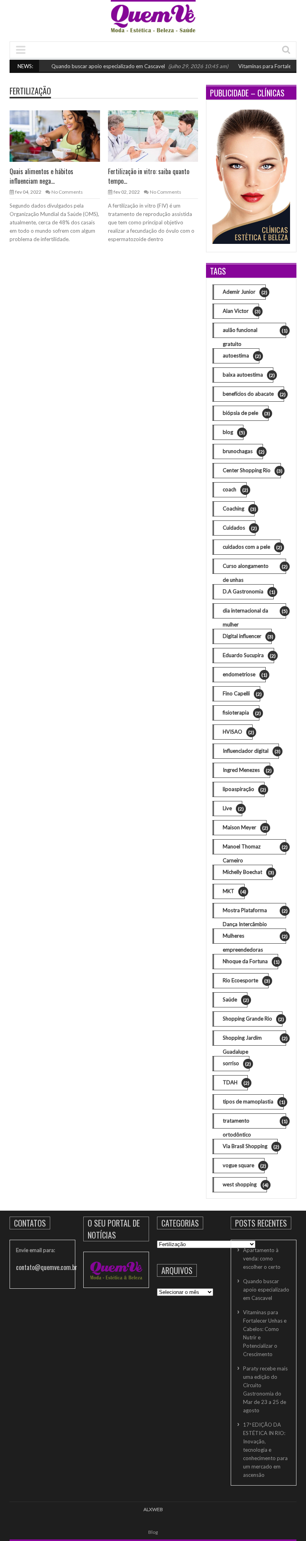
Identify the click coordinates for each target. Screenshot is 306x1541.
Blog (153, 1532)
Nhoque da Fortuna (250, 961)
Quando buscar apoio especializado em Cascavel (95, 66)
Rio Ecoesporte (246, 980)
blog (233, 432)
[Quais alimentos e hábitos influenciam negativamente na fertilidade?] (54, 136)
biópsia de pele (246, 413)
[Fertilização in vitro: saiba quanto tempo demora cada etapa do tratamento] (152, 136)
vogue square (244, 1165)
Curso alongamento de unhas (254, 568)
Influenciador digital (251, 751)
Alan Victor (241, 311)
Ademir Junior (244, 292)
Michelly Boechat (248, 872)
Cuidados (239, 527)
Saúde (235, 999)
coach (235, 489)
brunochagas (243, 451)
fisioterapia (241, 712)
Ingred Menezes (246, 770)
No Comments (67, 192)
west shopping (245, 1184)
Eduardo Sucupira (248, 655)
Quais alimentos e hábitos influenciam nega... (41, 176)
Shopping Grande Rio (252, 1018)
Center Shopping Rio (252, 470)
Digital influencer (247, 636)
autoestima (241, 355)
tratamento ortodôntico (254, 1123)
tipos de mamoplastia (253, 1101)
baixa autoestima (248, 374)
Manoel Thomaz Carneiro (254, 848)
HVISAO (238, 731)
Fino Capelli (241, 693)
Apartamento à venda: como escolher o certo (261, 1258)
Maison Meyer (245, 827)
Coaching (239, 508)
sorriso (236, 1063)
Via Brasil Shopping (250, 1146)
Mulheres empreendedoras (254, 938)
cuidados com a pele (251, 547)
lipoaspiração (244, 789)
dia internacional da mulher (254, 612)
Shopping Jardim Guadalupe (254, 1040)
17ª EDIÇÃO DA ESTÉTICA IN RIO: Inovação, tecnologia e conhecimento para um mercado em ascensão (265, 1449)
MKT (234, 891)
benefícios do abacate (253, 394)
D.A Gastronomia (248, 591)
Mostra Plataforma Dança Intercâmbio (254, 912)
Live (232, 808)
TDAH (235, 1082)
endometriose (244, 674)
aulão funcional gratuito (254, 332)
